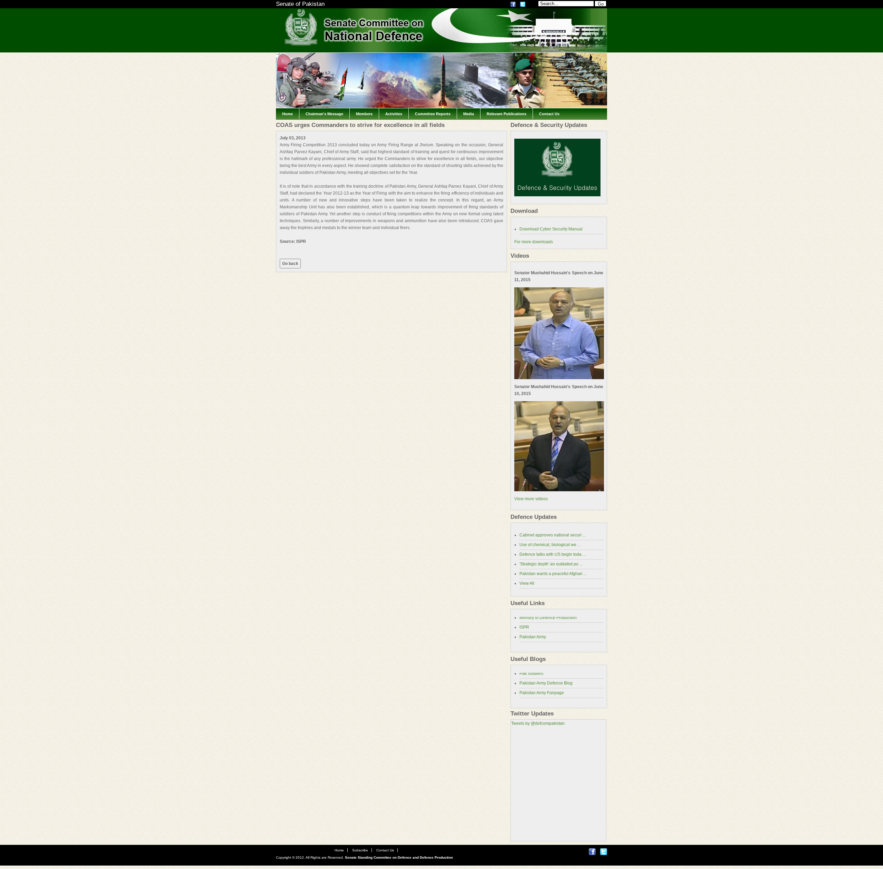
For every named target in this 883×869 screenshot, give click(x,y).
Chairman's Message (324, 114)
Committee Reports (432, 114)
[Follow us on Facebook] (513, 5)
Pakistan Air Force (536, 640)
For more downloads (533, 241)
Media (468, 114)
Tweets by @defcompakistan (538, 723)
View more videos (531, 498)
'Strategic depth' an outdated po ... (551, 564)
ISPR (524, 621)
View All (526, 583)
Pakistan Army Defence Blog (546, 676)
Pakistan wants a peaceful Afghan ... (553, 573)
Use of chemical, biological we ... (550, 544)
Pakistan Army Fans (537, 696)
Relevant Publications (506, 114)
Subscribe (360, 850)
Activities (393, 114)
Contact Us (549, 114)
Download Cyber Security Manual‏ (551, 229)
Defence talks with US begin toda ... (552, 554)
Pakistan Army (532, 630)
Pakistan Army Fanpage (541, 686)
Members (364, 114)
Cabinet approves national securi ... (552, 535)
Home (287, 114)
